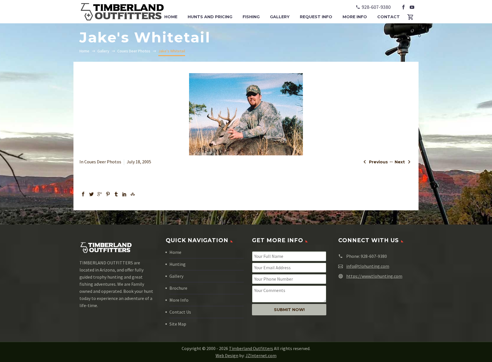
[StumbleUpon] (132, 194)
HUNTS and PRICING (210, 16)
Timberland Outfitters (251, 348)
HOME (170, 16)
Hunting (177, 264)
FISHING (251, 16)
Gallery (176, 276)
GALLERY (280, 16)
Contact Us (180, 312)
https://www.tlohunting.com (374, 276)
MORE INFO (355, 16)
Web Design (227, 355)
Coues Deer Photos (102, 161)
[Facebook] (83, 194)
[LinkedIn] (124, 194)
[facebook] (403, 7)
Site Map (177, 324)
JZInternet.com (260, 355)
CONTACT (388, 16)
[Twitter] (91, 194)
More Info (178, 300)
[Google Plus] (99, 194)
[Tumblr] (116, 194)
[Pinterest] (108, 194)
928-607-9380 (376, 7)
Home (175, 252)
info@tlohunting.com (367, 266)
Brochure (178, 288)
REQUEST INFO (316, 16)
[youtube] (412, 7)
